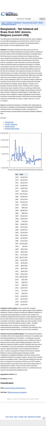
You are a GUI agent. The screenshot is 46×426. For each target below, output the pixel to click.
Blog (25, 416)
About (11, 416)
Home (3, 22)
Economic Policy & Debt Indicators (15, 388)
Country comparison (11, 124)
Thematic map (9, 122)
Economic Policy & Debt (30, 22)
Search (16, 416)
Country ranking (10, 126)
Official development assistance (17, 392)
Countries (9, 22)
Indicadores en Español (34, 416)
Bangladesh (17, 22)
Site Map (21, 416)
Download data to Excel (12, 128)
